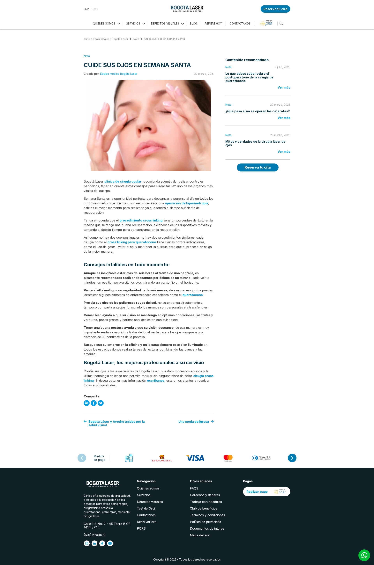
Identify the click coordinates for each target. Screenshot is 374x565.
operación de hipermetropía (186, 203)
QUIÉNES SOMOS (104, 23)
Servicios (143, 495)
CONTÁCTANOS (240, 23)
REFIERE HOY (213, 23)
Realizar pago (257, 492)
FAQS (194, 488)
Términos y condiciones (207, 515)
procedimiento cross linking (141, 220)
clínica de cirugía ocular (122, 181)
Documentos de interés (207, 528)
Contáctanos (146, 515)
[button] (292, 458)
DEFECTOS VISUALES (165, 23)
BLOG (193, 23)
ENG (95, 9)
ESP (86, 9)
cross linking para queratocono (132, 242)
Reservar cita (146, 522)
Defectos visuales (150, 502)
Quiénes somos (148, 488)
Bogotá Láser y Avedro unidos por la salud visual (116, 423)
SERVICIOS (133, 23)
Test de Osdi (146, 508)
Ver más (284, 87)
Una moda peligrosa (193, 421)
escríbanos (155, 380)
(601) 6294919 (94, 535)
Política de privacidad (205, 522)
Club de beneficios (203, 508)
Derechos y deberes (205, 495)
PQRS (141, 528)
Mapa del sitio (200, 535)
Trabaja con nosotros (206, 502)
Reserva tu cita (275, 9)
